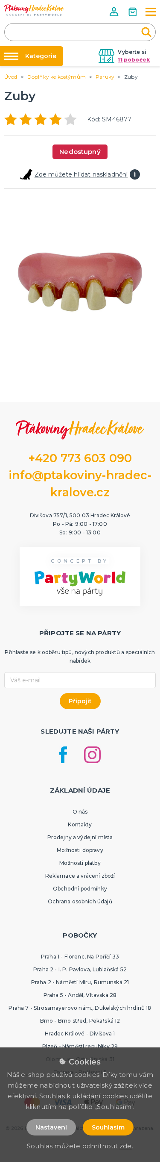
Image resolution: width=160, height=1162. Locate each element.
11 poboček (134, 59)
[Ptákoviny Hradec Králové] (34, 10)
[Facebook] (63, 754)
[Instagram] (92, 754)
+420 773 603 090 (80, 458)
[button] (115, 11)
